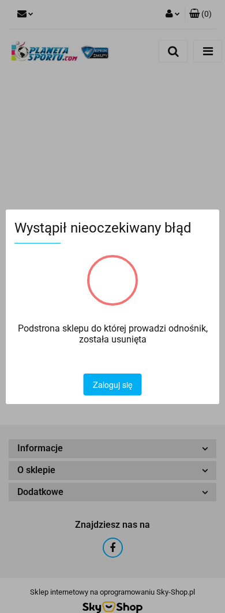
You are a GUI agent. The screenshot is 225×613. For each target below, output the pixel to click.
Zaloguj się (113, 384)
